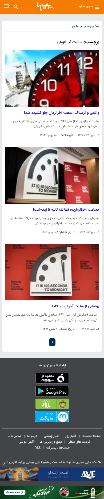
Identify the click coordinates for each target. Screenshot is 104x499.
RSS (38, 447)
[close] (3, 464)
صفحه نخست (91, 436)
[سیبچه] (52, 379)
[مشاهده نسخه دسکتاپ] (6, 6)
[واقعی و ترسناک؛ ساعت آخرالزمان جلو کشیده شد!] (52, 78)
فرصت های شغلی (78, 442)
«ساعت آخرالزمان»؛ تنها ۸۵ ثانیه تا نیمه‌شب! (66, 210)
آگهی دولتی (26, 442)
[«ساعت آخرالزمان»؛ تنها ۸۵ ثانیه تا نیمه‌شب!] (52, 175)
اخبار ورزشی (52, 436)
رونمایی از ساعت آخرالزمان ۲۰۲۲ (75, 306)
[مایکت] (52, 417)
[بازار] (52, 405)
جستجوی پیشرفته (58, 447)
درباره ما (32, 436)
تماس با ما (15, 436)
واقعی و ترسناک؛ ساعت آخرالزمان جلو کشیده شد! (61, 113)
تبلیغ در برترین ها (51, 442)
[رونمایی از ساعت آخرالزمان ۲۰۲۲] (52, 272)
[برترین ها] (45, 6)
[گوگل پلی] (52, 392)
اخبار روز (71, 436)
